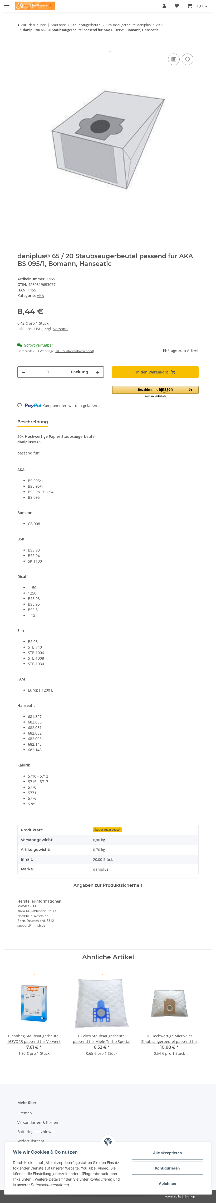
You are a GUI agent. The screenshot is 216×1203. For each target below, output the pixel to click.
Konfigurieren (167, 1168)
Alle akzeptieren (167, 1153)
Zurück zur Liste (33, 24)
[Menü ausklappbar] (6, 3)
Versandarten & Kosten (37, 1122)
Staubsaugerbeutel (107, 829)
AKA (40, 295)
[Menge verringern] (23, 372)
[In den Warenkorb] (21, 46)
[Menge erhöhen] (98, 372)
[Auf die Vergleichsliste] (174, 59)
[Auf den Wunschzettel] (187, 59)
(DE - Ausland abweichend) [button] (74, 351)
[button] (164, 6)
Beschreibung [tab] (32, 421)
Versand (60, 328)
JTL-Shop (188, 1196)
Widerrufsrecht (30, 1140)
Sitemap (24, 1112)
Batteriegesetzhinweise (37, 1131)
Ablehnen (167, 1183)
